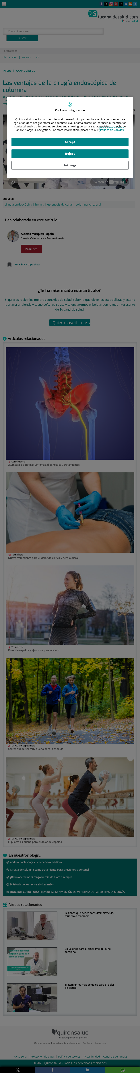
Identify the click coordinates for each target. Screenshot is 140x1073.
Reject (70, 154)
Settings (69, 165)
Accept (70, 142)
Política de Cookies (112, 130)
